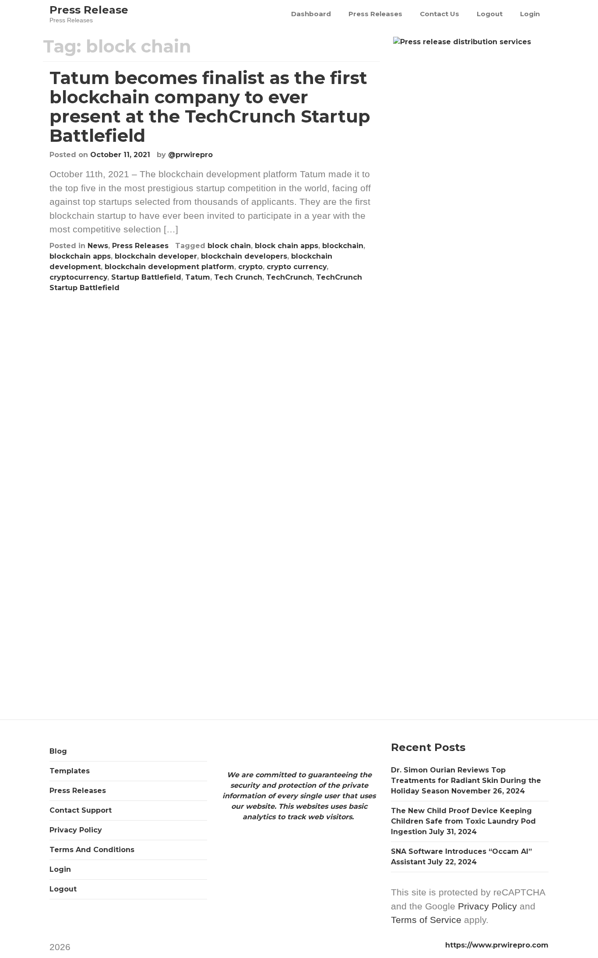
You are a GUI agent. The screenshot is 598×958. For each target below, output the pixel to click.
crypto (250, 267)
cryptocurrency (78, 277)
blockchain (342, 246)
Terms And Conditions (91, 850)
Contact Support (80, 810)
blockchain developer (156, 256)
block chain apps (286, 246)
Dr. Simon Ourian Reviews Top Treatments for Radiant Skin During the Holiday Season (466, 780)
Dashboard (311, 14)
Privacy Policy (75, 830)
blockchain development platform (169, 267)
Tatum (197, 277)
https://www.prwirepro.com (497, 945)
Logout (490, 14)
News (98, 246)
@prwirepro (190, 155)
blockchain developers (244, 256)
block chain (229, 246)
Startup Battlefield (146, 277)
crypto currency (297, 267)
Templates (69, 771)
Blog (58, 751)
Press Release (88, 10)
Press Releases (375, 14)
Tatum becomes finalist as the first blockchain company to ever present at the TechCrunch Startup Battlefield (209, 106)
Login (530, 14)
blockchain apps (80, 256)
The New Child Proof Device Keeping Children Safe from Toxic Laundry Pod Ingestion (463, 821)
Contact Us (439, 14)
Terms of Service (426, 920)
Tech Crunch (238, 277)
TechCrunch (289, 277)
